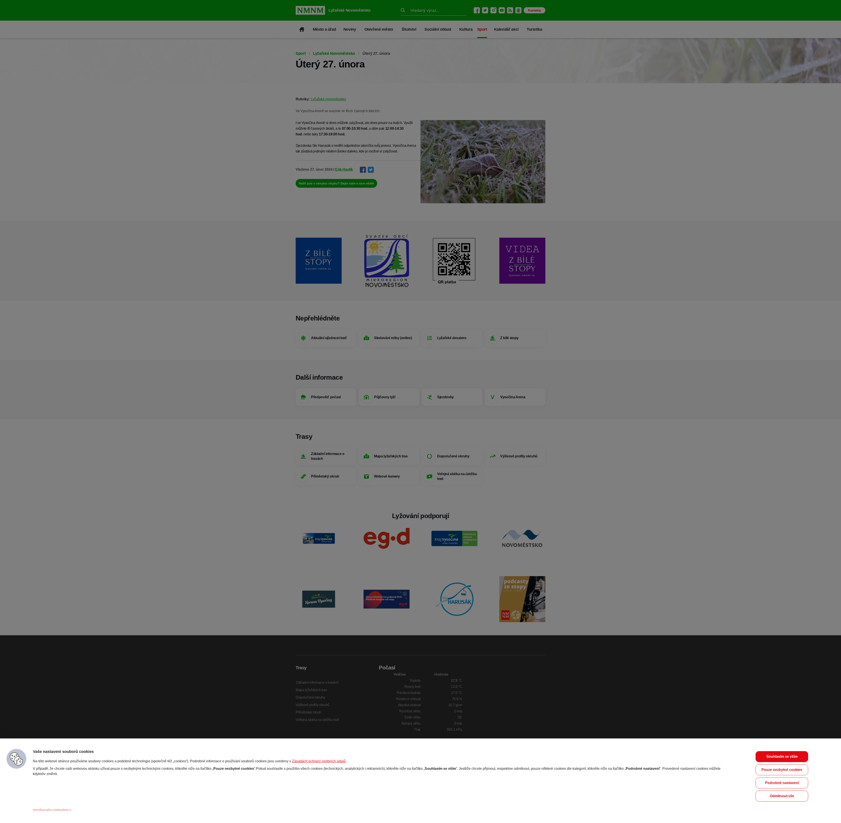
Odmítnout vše (782, 796)
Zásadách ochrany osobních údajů (319, 761)
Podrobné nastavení (782, 783)
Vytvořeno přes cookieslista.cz (52, 809)
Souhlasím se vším (782, 756)
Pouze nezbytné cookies (781, 770)
